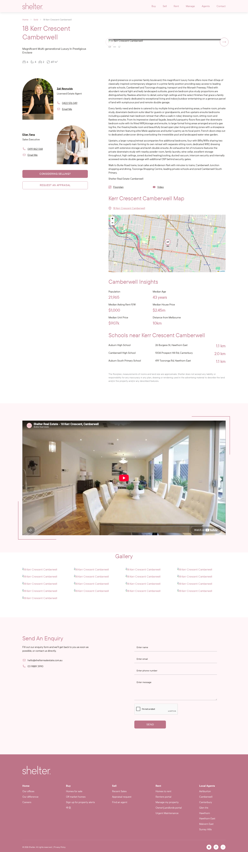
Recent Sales (119, 791)
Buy (154, 6)
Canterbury (205, 802)
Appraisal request (121, 796)
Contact (221, 6)
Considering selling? (55, 173)
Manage (190, 6)
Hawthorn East (207, 818)
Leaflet (222, 271)
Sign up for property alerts (80, 802)
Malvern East (206, 824)
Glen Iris (203, 807)
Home (25, 19)
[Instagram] (209, 847)
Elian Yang (28, 134)
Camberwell (205, 796)
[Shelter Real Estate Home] (36, 770)
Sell (165, 6)
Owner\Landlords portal (169, 807)
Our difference (30, 796)
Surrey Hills (205, 829)
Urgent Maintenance (167, 813)
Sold (36, 19)
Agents (206, 6)
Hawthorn (204, 813)
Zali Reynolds (65, 88)
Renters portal (163, 796)
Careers (26, 802)
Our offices (28, 791)
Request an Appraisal (55, 185)
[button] (224, 42)
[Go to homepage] (32, 6)
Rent (176, 6)
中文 (68, 807)
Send (150, 724)
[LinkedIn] (223, 847)
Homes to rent (163, 791)
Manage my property (167, 802)
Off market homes (76, 796)
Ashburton (205, 791)
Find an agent (119, 802)
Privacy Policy (60, 847)
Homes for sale (74, 791)
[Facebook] (216, 847)
